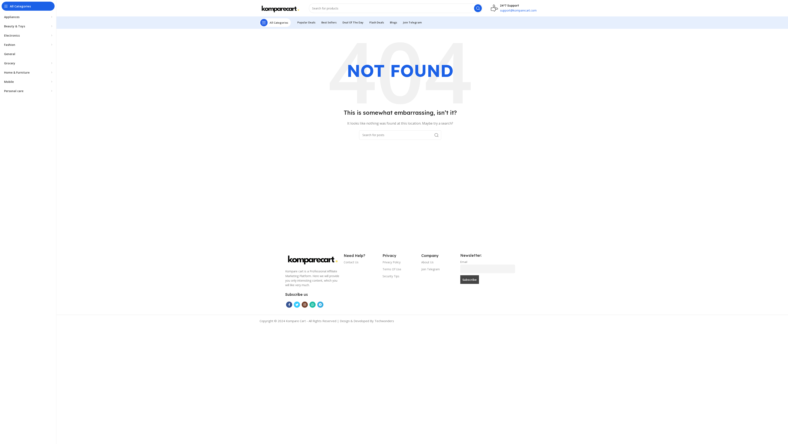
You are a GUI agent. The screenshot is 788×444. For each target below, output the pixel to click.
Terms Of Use (392, 269)
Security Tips (391, 276)
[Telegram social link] (320, 305)
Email (463, 262)
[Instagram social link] (305, 305)
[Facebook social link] (289, 305)
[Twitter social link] (297, 305)
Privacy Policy (392, 262)
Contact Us (351, 262)
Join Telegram (430, 269)
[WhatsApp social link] (312, 305)
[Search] (478, 8)
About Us (427, 262)
